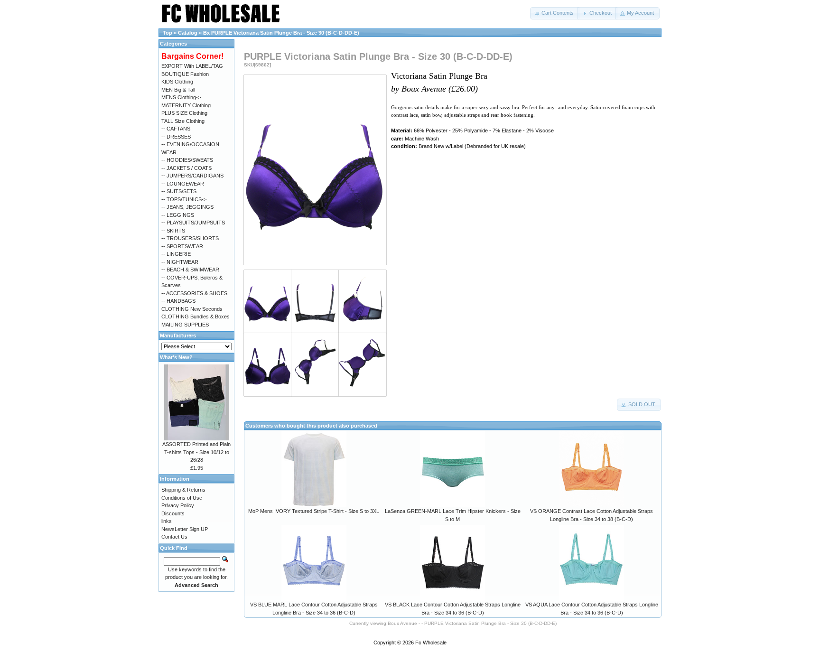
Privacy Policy (177, 505)
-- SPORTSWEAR (182, 246)
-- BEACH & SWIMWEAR (190, 269)
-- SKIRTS (173, 230)
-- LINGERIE (176, 254)
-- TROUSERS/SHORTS (190, 238)
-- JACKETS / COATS (186, 168)
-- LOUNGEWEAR (182, 183)
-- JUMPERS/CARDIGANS (192, 175)
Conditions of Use (181, 498)
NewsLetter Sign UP (184, 529)
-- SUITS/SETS (178, 191)
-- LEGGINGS (177, 215)
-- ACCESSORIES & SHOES (194, 293)
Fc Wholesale (431, 642)
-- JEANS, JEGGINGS (187, 207)
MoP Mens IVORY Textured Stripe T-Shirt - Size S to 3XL (313, 511)
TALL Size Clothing (183, 121)
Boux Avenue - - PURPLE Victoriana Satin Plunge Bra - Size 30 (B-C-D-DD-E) (472, 623)
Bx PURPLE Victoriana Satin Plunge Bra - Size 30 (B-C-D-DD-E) (281, 33)
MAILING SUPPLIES (185, 324)
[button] (554, 13)
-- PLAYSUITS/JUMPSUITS (193, 222)
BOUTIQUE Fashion (185, 74)
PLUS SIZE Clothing (184, 113)
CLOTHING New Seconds (192, 309)
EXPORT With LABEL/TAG (192, 66)
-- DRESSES (176, 137)
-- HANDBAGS (178, 301)
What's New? (176, 357)
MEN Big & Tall (178, 90)
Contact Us (174, 537)
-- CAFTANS (175, 128)
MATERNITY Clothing (186, 105)
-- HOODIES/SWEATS (187, 160)
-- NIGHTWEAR (179, 262)
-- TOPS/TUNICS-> (183, 199)
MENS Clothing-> (181, 97)
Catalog (187, 33)
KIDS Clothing (177, 81)
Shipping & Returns (183, 490)
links (166, 521)
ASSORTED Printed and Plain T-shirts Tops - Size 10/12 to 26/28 (196, 452)
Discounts (173, 513)
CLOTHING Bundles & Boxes (195, 316)
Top (167, 33)
